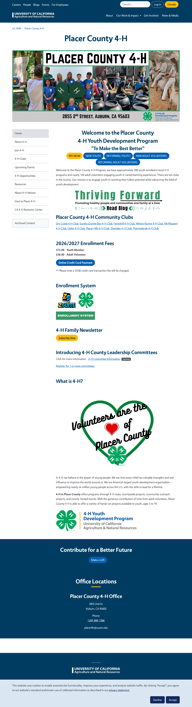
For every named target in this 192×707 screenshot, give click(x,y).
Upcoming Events (25, 167)
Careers (16, 4)
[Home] (33, 16)
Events (45, 4)
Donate (171, 4)
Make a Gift (98, 560)
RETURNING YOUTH (118, 156)
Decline (157, 700)
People (27, 4)
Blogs (36, 4)
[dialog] (96, 693)
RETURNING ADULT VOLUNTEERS (118, 162)
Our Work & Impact (127, 15)
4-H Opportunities (25, 175)
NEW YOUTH (93, 156)
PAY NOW (74, 156)
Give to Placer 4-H (25, 201)
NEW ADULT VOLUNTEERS (151, 156)
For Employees (60, 4)
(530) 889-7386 (96, 620)
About (109, 15)
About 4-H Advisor (25, 192)
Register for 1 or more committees (75, 366)
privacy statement (119, 690)
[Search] (148, 4)
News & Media (170, 15)
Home (18, 133)
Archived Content (25, 223)
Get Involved (151, 15)
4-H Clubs (20, 158)
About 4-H (21, 141)
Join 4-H (19, 150)
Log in (157, 4)
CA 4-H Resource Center (28, 209)
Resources (20, 184)
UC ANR (16, 28)
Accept (173, 700)
